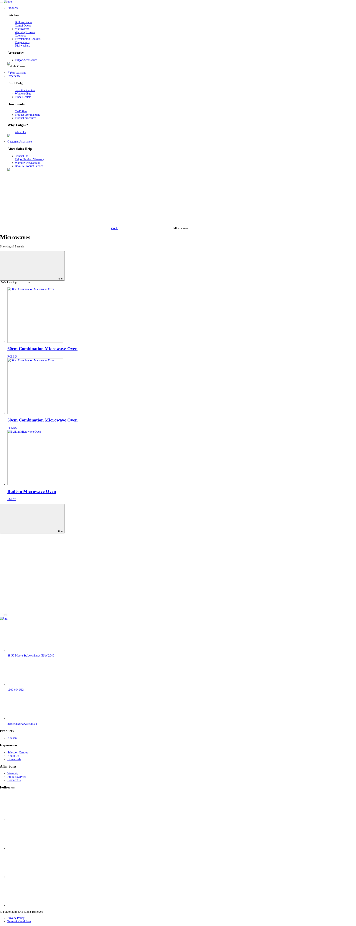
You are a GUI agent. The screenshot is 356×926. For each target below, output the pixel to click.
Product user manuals (27, 114)
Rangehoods (22, 42)
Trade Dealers (23, 96)
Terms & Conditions (19, 921)
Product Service (16, 776)
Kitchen (12, 738)
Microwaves (22, 28)
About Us (20, 132)
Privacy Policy (15, 918)
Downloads (14, 759)
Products (12, 7)
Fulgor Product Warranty (29, 159)
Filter (60, 278)
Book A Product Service (29, 166)
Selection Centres (25, 90)
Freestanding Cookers (27, 38)
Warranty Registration (27, 162)
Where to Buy (23, 93)
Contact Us (21, 156)
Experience (14, 75)
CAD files (21, 111)
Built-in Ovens (23, 22)
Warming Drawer (25, 32)
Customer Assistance (19, 141)
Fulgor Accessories (26, 60)
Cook (114, 228)
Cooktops (20, 35)
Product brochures (25, 118)
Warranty (12, 773)
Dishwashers (22, 45)
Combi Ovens (23, 25)
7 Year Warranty (16, 72)
